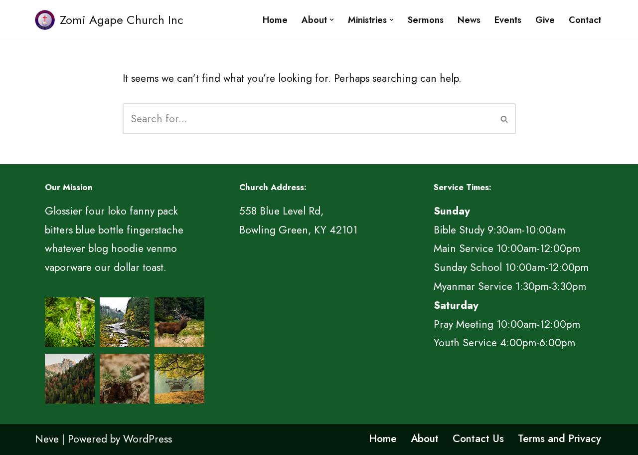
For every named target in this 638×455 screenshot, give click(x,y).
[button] (331, 19)
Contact (585, 19)
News (469, 19)
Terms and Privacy (559, 438)
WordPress (147, 439)
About (425, 438)
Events (507, 19)
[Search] (504, 118)
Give (545, 19)
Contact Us (478, 438)
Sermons (426, 19)
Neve (47, 439)
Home (275, 19)
